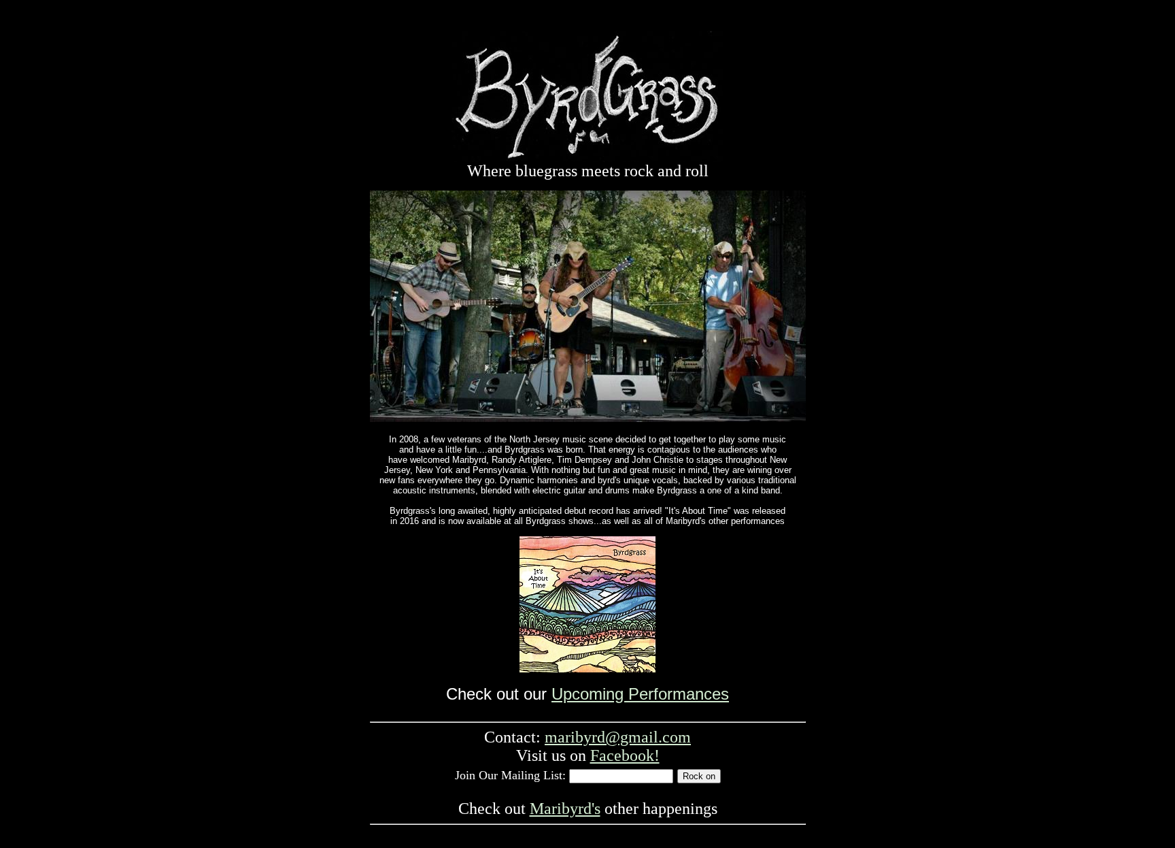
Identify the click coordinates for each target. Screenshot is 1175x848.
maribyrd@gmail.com (618, 737)
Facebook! (625, 755)
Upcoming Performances (640, 694)
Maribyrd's (565, 808)
